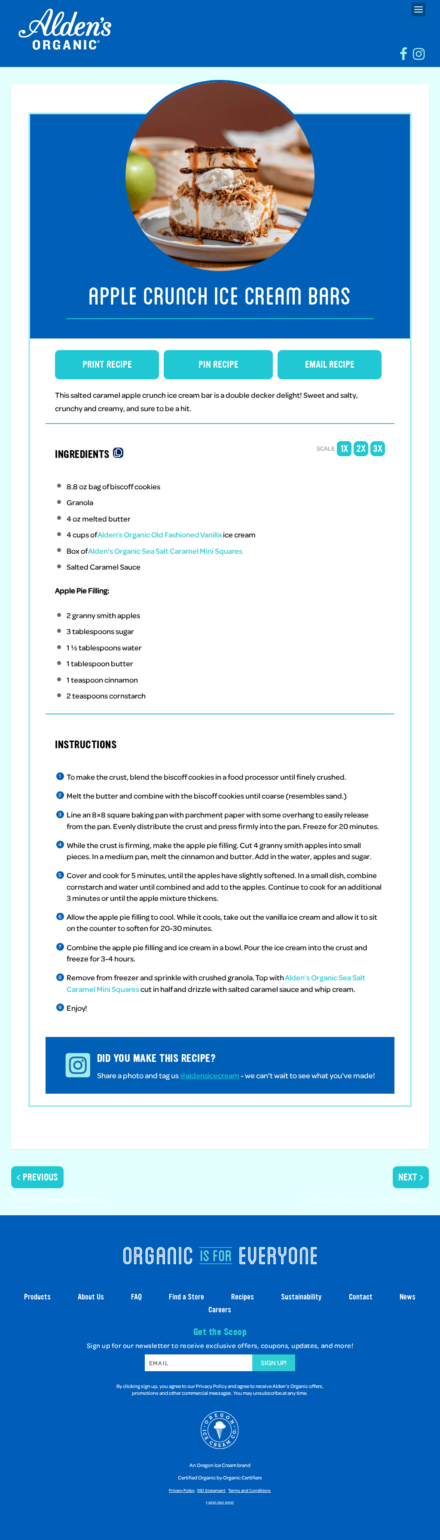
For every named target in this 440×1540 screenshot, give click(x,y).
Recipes (242, 1297)
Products (37, 1297)
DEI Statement (211, 1490)
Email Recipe (329, 364)
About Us (91, 1297)
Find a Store (186, 1297)
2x (361, 448)
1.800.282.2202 (220, 1503)
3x (377, 448)
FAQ (136, 1297)
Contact (361, 1297)
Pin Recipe (218, 364)
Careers (219, 1310)
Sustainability (301, 1297)
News (408, 1297)
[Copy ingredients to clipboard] (118, 453)
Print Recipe (107, 364)
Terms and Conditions (249, 1490)
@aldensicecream (209, 1075)
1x (344, 448)
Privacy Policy (182, 1490)
